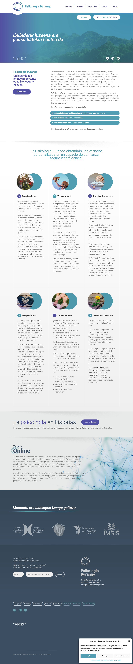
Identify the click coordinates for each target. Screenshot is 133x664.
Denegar (105, 656)
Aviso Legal (117, 660)
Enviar (60, 574)
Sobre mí (104, 7)
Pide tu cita (21, 92)
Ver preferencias (122, 656)
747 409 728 (104, 17)
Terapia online (92, 7)
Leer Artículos (90, 422)
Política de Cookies (95, 660)
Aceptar (88, 656)
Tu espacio (68, 7)
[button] (129, 641)
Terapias (80, 7)
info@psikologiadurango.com (92, 585)
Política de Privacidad (107, 660)
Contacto (84, 17)
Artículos (115, 7)
